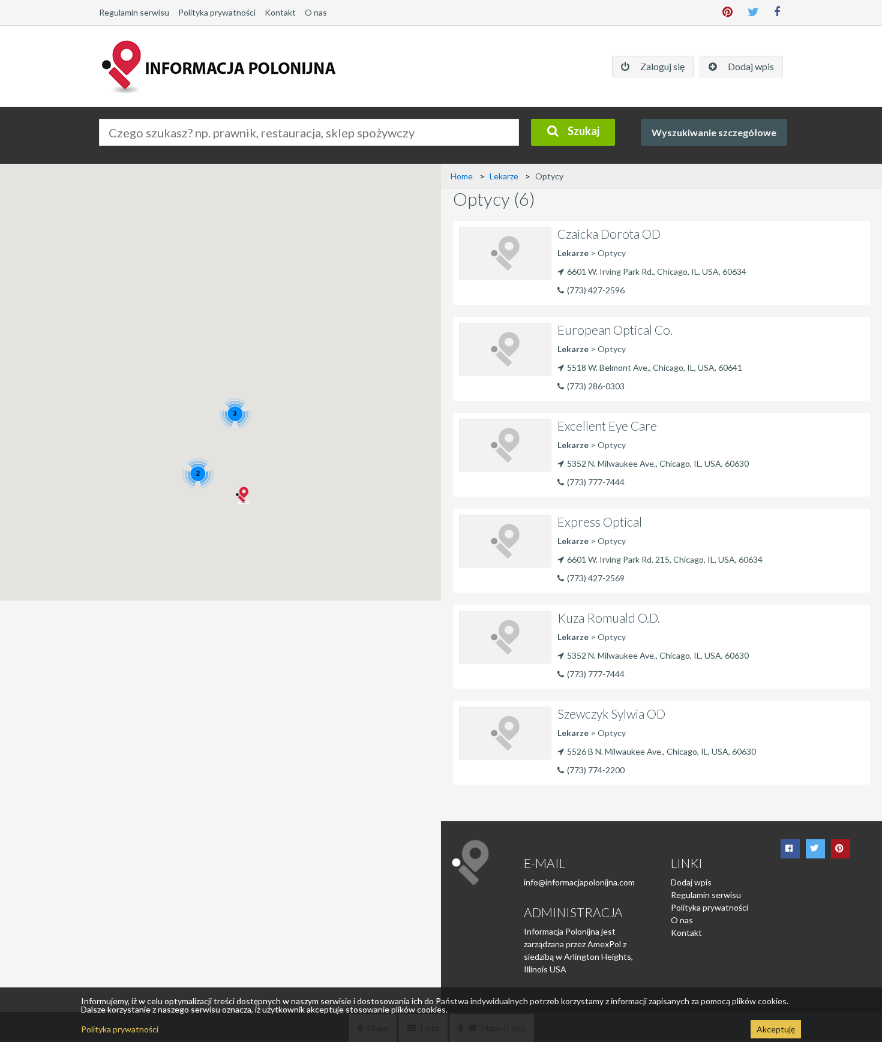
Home (462, 176)
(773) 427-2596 (596, 290)
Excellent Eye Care (607, 425)
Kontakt (280, 12)
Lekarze (504, 176)
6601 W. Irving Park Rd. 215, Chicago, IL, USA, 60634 (665, 559)
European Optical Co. (615, 329)
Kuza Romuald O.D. (608, 617)
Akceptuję (776, 1029)
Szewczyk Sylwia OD (611, 713)
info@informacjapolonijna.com (579, 882)
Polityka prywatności (217, 12)
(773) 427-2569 (596, 578)
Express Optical (599, 521)
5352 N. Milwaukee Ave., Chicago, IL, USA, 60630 (658, 463)
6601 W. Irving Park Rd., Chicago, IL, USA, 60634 (656, 271)
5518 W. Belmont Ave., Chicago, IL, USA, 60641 (654, 367)
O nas (316, 12)
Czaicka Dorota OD (609, 233)
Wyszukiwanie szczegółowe (714, 132)
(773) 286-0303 (596, 386)
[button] (243, 495)
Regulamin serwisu (134, 12)
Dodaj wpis (691, 882)
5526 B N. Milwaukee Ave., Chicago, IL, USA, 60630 (661, 751)
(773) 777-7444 (596, 482)
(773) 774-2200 (596, 770)
